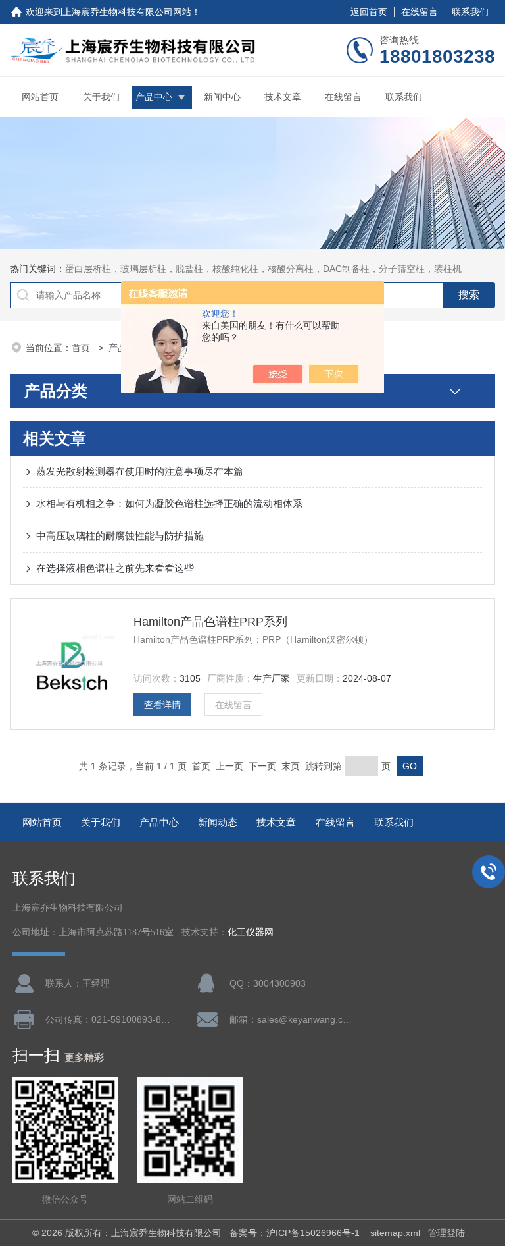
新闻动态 (217, 822)
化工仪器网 (251, 932)
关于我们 (101, 97)
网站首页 (40, 97)
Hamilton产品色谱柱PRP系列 (210, 621)
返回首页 (368, 12)
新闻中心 (222, 97)
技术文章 (282, 97)
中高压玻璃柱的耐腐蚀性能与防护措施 (120, 535)
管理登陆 (446, 1233)
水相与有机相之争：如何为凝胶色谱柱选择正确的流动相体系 (169, 503)
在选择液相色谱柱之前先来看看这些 (115, 568)
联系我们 (470, 12)
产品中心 (153, 97)
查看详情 (162, 704)
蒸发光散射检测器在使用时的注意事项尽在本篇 (139, 471)
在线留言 (419, 12)
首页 (82, 347)
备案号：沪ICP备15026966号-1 (295, 1233)
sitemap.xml (395, 1233)
